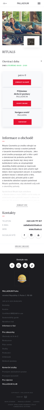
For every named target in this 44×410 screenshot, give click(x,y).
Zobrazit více (22, 205)
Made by (20, 397)
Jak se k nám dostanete (12, 301)
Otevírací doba (10, 61)
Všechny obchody (22, 246)
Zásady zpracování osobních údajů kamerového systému (22, 405)
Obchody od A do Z (10, 336)
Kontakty (6, 305)
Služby (5, 349)
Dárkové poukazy (9, 361)
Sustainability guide (10, 317)
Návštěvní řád (8, 322)
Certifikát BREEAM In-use (12, 313)
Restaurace (7, 340)
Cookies (36, 402)
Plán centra (7, 344)
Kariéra (5, 309)
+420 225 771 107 (34, 221)
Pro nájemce (7, 380)
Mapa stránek (10, 402)
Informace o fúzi (9, 326)
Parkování (6, 353)
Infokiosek (6, 357)
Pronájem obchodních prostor (14, 372)
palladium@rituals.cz (33, 225)
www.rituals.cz (35, 229)
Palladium (23, 3)
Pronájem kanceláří (10, 376)
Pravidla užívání (24, 402)
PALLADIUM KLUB (9, 384)
